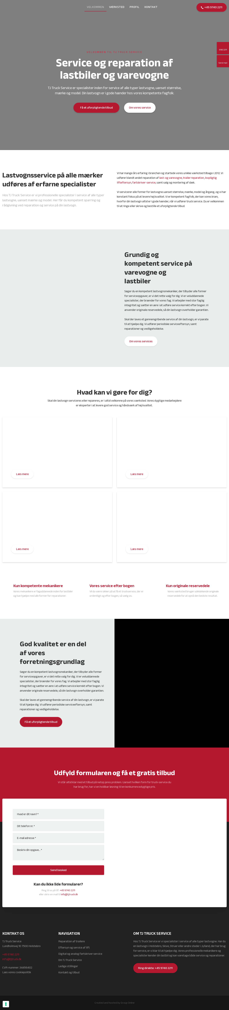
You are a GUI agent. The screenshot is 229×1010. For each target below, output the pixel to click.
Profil (134, 7)
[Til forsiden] (19, 7)
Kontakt (151, 7)
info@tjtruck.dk (69, 894)
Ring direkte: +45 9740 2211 (155, 968)
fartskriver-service (144, 182)
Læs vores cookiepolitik (16, 972)
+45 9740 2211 (67, 890)
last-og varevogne (170, 178)
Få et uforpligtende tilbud (41, 722)
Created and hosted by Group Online (115, 1002)
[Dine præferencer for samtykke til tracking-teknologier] (6, 1004)
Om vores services (141, 341)
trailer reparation (193, 178)
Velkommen (95, 7)
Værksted (117, 7)
